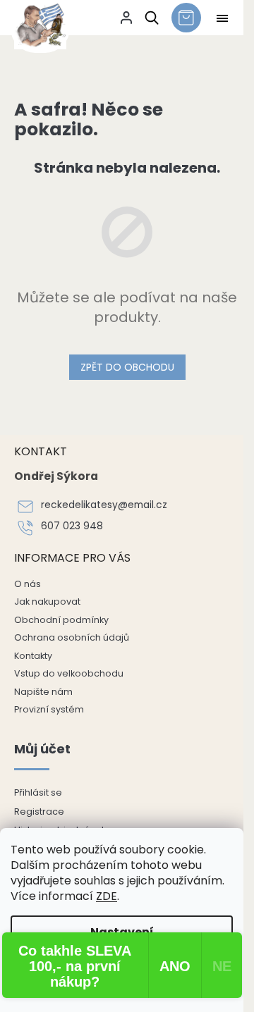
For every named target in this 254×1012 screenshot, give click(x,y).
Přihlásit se (38, 792)
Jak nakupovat (47, 601)
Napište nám (43, 692)
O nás (27, 584)
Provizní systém (49, 709)
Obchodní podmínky (61, 620)
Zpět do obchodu (127, 367)
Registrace (39, 811)
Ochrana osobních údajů (71, 637)
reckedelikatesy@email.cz (104, 505)
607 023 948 (72, 526)
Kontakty (33, 656)
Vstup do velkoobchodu (68, 673)
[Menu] (222, 18)
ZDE (106, 896)
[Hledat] (149, 18)
